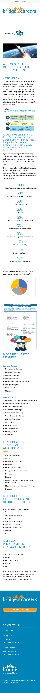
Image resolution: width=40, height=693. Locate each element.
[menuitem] (17, 1)
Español (24, 1)
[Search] (32, 15)
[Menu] (36, 15)
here (30, 579)
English (17, 1)
